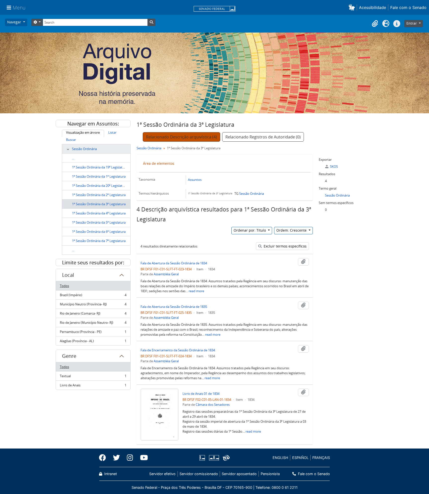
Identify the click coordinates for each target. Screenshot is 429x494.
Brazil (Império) (93, 296)
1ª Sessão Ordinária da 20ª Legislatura (99, 185)
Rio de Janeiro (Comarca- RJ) (93, 314)
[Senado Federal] (214, 9)
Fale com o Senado (408, 7)
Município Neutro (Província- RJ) (93, 305)
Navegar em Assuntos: (93, 123)
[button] (353, 7)
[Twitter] (116, 458)
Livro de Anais (93, 386)
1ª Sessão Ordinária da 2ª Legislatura (99, 195)
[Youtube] (142, 458)
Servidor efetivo (162, 474)
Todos (64, 286)
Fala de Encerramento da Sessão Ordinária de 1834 (178, 350)
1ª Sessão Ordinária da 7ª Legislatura (99, 241)
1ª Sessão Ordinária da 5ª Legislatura (99, 222)
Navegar (14, 22)
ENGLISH (280, 457)
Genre (69, 356)
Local (68, 275)
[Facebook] (104, 458)
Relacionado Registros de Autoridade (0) (263, 137)
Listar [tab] (112, 132)
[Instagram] (130, 458)
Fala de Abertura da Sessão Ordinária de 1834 (174, 263)
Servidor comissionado (198, 474)
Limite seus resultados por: (93, 262)
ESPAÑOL (300, 457)
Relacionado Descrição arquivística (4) (181, 137)
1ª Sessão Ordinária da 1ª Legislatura (99, 176)
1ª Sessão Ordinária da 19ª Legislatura (99, 167)
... (73, 158)
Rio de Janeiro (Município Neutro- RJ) (93, 323)
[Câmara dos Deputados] (203, 458)
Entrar (412, 23)
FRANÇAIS (321, 457)
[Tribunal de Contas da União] (225, 458)
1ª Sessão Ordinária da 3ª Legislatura (99, 204)
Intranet (110, 474)
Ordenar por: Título (250, 230)
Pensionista (270, 474)
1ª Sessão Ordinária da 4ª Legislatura (99, 213)
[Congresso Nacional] (214, 458)
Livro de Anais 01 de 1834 (200, 393)
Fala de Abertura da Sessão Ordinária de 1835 (174, 306)
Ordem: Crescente (292, 230)
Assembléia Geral (166, 274)
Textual (93, 377)
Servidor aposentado (239, 474)
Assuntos (195, 179)
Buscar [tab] (71, 139)
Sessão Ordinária (84, 149)
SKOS (334, 166)
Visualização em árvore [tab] (83, 132)
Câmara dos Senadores (213, 404)
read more (196, 291)
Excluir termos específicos (285, 246)
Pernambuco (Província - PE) (93, 332)
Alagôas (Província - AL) (93, 342)
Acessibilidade (372, 7)
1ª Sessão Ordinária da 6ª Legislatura (99, 231)
